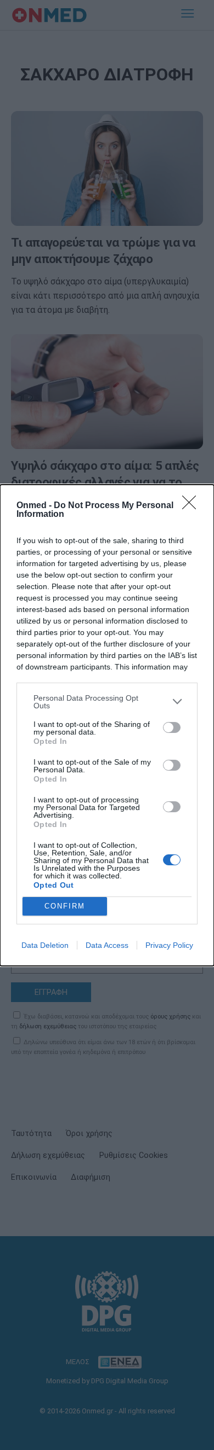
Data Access (107, 945)
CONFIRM (64, 906)
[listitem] (107, 701)
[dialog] (107, 725)
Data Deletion (45, 945)
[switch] (172, 727)
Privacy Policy (169, 945)
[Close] (192, 506)
